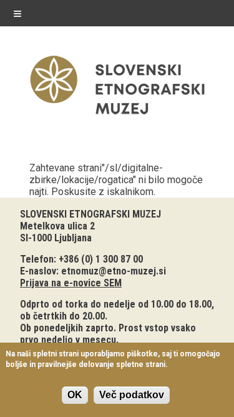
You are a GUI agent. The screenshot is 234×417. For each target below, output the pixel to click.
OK (74, 394)
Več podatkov (131, 394)
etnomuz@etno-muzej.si (113, 271)
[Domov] (117, 117)
